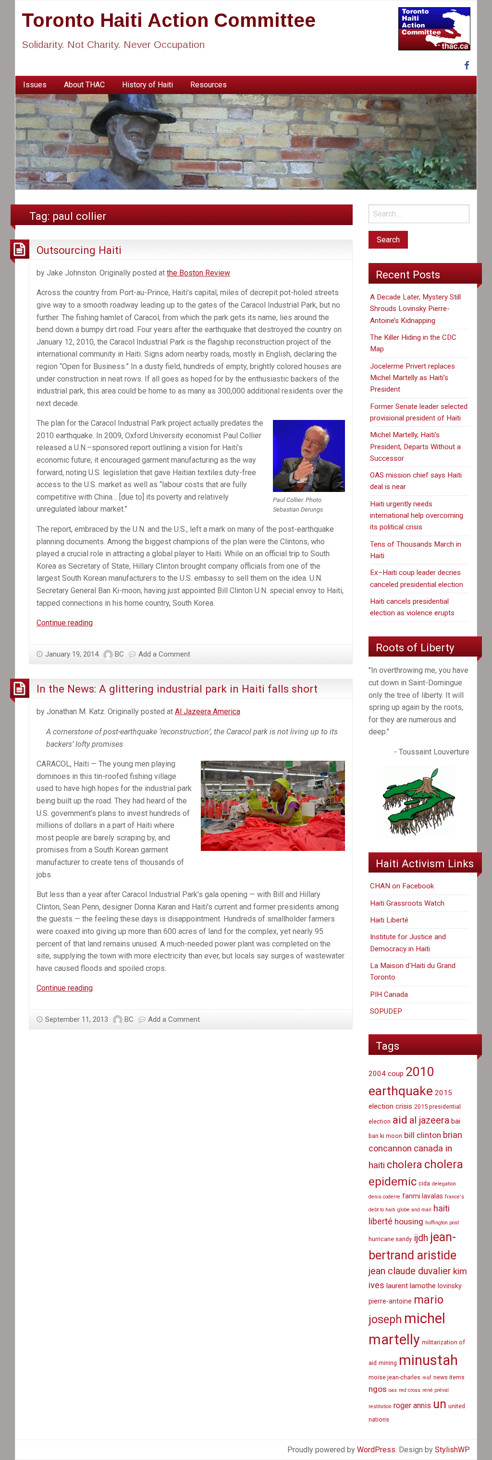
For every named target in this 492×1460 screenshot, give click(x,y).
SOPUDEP (386, 1011)
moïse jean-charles (394, 1377)
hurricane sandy (390, 1239)
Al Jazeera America (207, 711)
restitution (380, 1406)
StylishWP (452, 1449)
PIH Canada (389, 994)
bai (455, 1121)
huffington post (442, 1223)
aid (400, 1119)
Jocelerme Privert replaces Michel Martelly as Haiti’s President (412, 378)
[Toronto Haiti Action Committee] (246, 141)
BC (119, 654)
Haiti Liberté (389, 920)
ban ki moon (385, 1135)
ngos (378, 1389)
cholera (404, 1165)
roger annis (412, 1405)
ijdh (421, 1238)
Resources (208, 84)
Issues (35, 84)
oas (393, 1390)
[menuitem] (34, 85)
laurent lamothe (411, 1285)
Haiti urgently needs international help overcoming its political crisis (416, 516)
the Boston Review (198, 272)
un (439, 1404)
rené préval (435, 1390)
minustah (428, 1360)
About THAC (84, 84)
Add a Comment (164, 654)
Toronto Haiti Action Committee (169, 20)
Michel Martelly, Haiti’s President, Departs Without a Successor (415, 447)
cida (424, 1183)
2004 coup (386, 1073)
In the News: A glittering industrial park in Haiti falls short (177, 688)
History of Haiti (147, 84)
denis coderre (384, 1197)
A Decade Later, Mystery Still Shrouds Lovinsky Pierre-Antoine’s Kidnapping (415, 309)
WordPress (376, 1449)
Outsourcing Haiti (79, 250)
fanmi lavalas (422, 1196)
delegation (444, 1184)
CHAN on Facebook (402, 886)
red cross (409, 1390)
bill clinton (422, 1135)
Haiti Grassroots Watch (407, 903)
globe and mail (414, 1210)
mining (388, 1362)
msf (426, 1378)
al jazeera (429, 1120)
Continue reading (65, 622)
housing (408, 1221)
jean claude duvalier (410, 1271)
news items (449, 1377)
